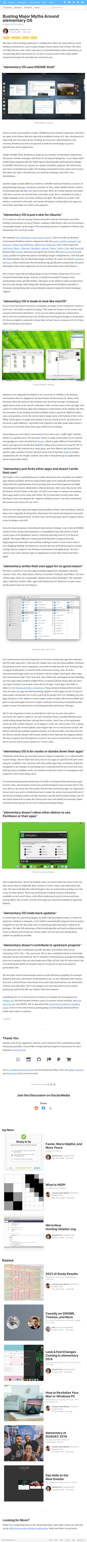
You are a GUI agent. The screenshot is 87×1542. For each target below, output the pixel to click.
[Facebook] (43, 1108)
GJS (29, 190)
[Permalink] (50, 1108)
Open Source (80, 1540)
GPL (80, 882)
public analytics (76, 1070)
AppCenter (18, 7)
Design (37, 7)
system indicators (47, 244)
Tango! (41, 441)
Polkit (5, 255)
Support (11, 2)
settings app (18, 244)
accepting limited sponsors (22, 1070)
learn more (12, 1073)
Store (44, 2)
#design (6, 38)
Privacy (67, 1540)
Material (67, 452)
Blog (51, 2)
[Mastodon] (74, 2)
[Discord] (82, 2)
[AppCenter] (28, 1060)
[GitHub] (39, 1060)
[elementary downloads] (18, 1060)
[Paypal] (58, 1060)
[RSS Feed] (65, 2)
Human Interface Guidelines (30, 687)
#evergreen (16, 38)
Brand (56, 1540)
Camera (44, 248)
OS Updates (7, 7)
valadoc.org (8, 1000)
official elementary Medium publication (28, 1528)
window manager (67, 241)
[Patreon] (49, 1060)
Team (73, 1540)
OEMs (61, 1540)
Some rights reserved (39, 1084)
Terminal (78, 248)
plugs (31, 244)
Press (50, 1540)
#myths (34, 38)
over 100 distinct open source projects (34, 237)
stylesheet (79, 259)
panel (55, 241)
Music (17, 248)
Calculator (35, 248)
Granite (19, 251)
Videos (60, 248)
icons (9, 262)
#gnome (26, 38)
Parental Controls (68, 251)
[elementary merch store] (68, 1060)
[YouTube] (69, 2)
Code (66, 248)
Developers (28, 7)
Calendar (25, 248)
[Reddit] (78, 2)
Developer (22, 2)
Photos (53, 248)
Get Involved (34, 2)
